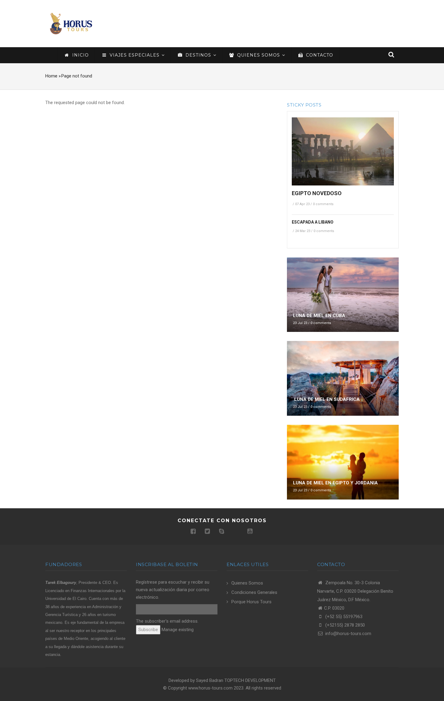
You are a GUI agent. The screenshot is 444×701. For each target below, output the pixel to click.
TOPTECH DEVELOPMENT (250, 680)
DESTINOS (198, 55)
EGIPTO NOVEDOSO (317, 193)
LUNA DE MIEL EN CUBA (319, 315)
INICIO (80, 55)
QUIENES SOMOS (259, 55)
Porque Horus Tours (251, 601)
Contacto (318, 55)
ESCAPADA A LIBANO (312, 222)
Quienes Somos (247, 583)
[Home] (71, 23)
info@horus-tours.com (347, 633)
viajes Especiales (134, 55)
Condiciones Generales (254, 592)
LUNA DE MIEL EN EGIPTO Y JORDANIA (335, 483)
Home (51, 76)
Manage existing (178, 629)
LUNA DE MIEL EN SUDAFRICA (326, 399)
